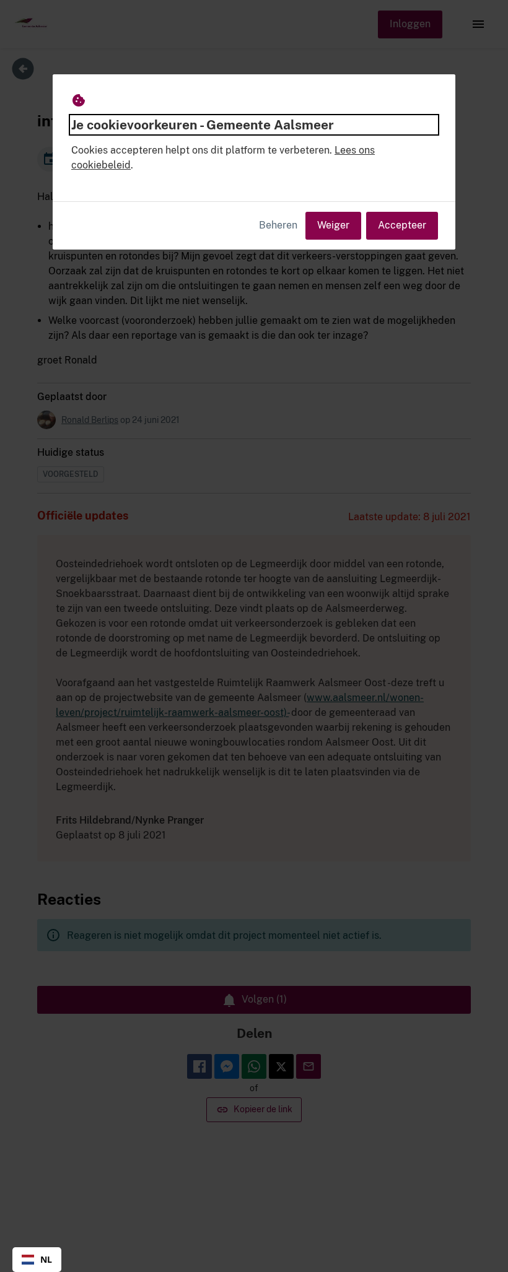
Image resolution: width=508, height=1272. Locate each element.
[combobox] (36, 1259)
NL (46, 1259)
